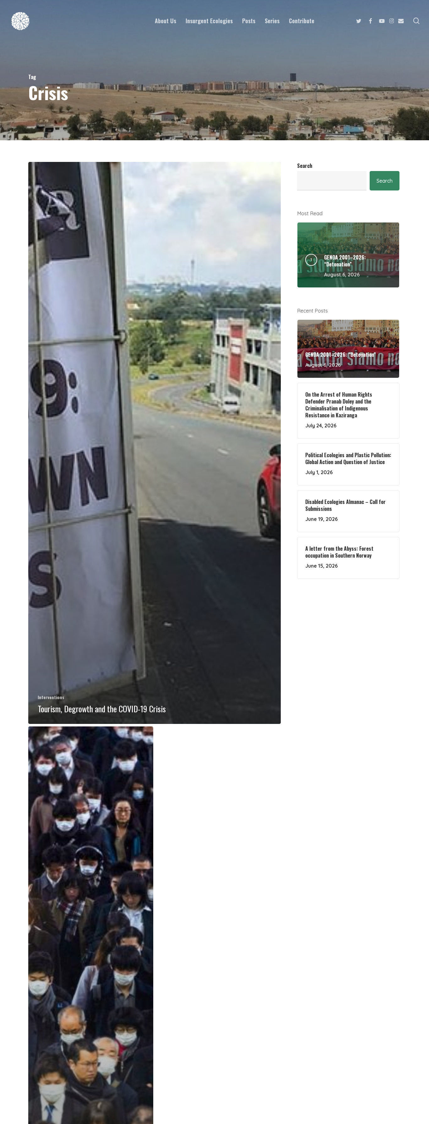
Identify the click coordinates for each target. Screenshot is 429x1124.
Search (304, 165)
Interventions (51, 697)
